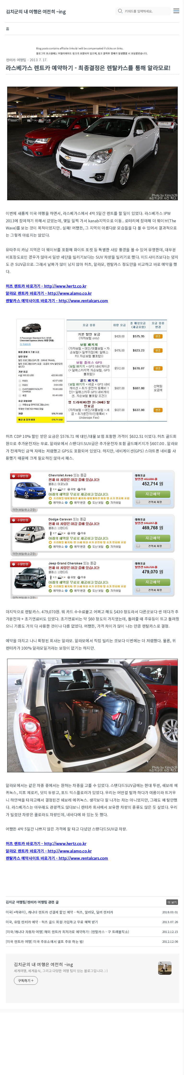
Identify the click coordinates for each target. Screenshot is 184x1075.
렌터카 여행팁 (16, 59)
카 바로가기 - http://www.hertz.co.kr (53, 286)
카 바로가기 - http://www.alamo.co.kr (58, 293)
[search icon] (120, 11)
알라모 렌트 (15, 293)
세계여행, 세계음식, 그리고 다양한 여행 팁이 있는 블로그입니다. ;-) (61, 970)
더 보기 (172, 902)
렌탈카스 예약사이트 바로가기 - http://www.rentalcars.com (57, 300)
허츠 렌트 (13, 286)
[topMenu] (176, 10)
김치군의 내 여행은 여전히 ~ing (36, 11)
